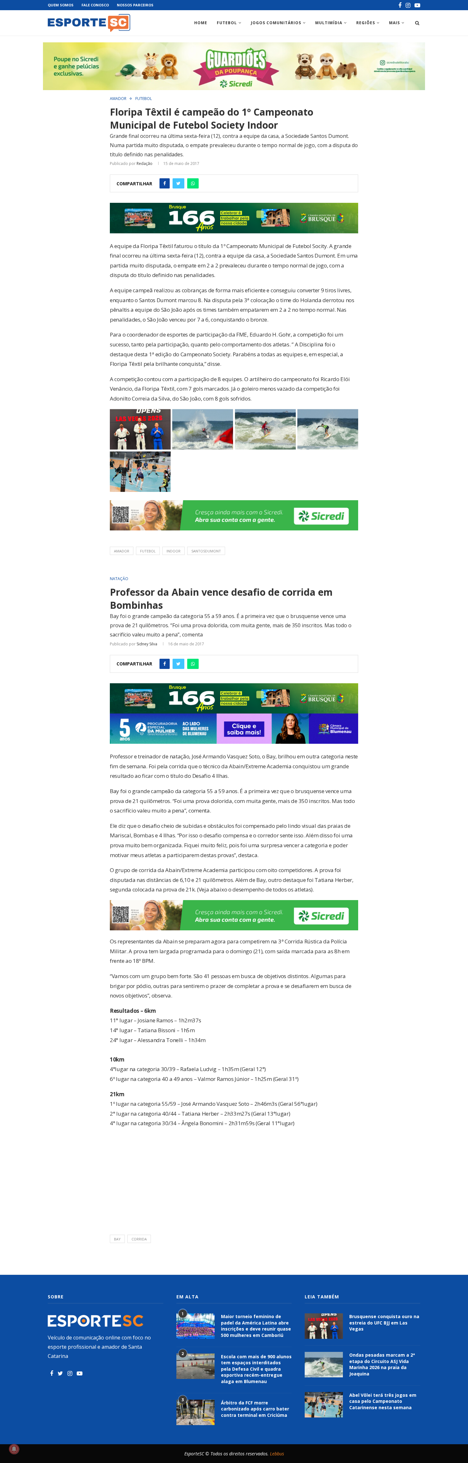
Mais (394, 22)
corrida (139, 1239)
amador (121, 551)
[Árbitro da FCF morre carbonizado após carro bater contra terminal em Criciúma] (195, 1412)
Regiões (365, 22)
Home (200, 22)
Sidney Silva (147, 644)
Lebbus (277, 1454)
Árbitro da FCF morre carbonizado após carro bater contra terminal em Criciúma (255, 1409)
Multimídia (328, 22)
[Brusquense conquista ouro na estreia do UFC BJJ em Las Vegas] (324, 1326)
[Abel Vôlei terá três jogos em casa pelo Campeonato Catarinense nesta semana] (324, 1404)
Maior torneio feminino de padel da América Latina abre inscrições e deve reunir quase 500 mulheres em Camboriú (256, 1325)
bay (117, 1239)
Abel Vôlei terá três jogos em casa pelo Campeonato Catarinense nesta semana (382, 1401)
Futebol (227, 22)
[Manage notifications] (14, 1449)
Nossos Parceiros (135, 5)
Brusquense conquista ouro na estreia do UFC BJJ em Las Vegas (384, 1322)
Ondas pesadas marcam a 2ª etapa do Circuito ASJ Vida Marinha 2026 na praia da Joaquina (382, 1364)
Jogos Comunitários (276, 22)
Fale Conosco (95, 5)
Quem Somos (61, 5)
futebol (148, 551)
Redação (144, 163)
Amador (118, 98)
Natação (119, 579)
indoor (174, 551)
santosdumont (206, 551)
